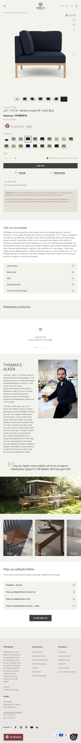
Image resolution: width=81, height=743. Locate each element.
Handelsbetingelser (39, 664)
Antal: (5, 153)
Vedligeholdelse (64, 660)
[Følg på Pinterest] (26, 727)
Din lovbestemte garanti (67, 672)
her (17, 690)
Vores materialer (64, 656)
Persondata (36, 672)
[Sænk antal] (5, 158)
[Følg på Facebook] (15, 727)
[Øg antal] (15, 158)
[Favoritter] (72, 6)
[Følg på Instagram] (21, 727)
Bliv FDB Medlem (17, 126)
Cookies (35, 668)
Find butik (62, 652)
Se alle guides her (40, 618)
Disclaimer (62, 664)
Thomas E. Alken (9, 107)
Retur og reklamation (40, 660)
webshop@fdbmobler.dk (12, 712)
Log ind (29, 126)
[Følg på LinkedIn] (37, 727)
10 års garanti (37, 652)
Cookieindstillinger (39, 676)
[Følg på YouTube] (31, 727)
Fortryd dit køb (63, 668)
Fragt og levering (38, 656)
